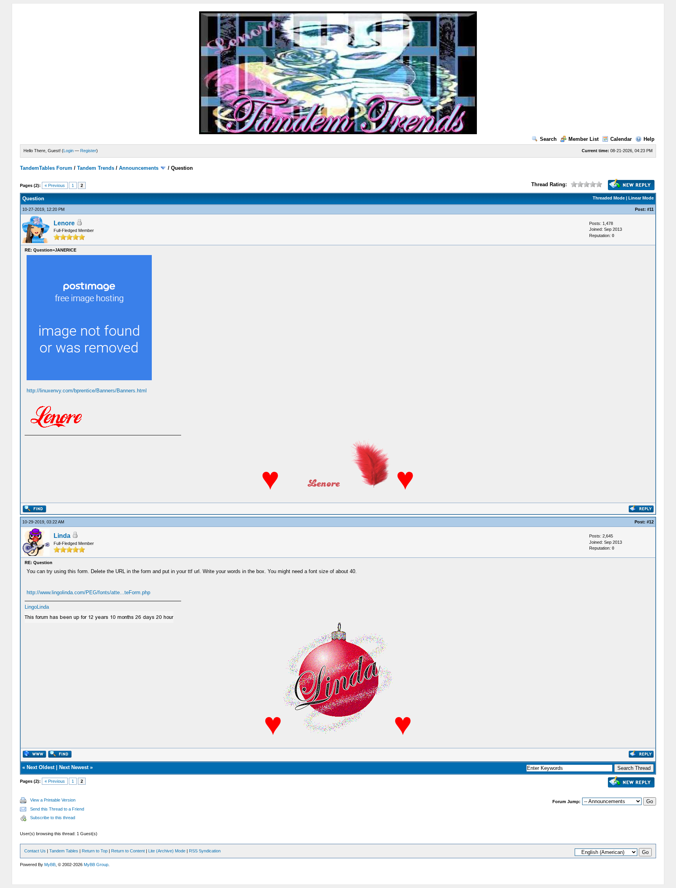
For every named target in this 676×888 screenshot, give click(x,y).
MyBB (50, 864)
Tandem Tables (63, 850)
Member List (583, 139)
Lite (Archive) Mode (166, 850)
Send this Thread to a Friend (57, 809)
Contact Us (35, 850)
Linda (62, 535)
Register (88, 150)
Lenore (64, 223)
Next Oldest (40, 767)
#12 (650, 521)
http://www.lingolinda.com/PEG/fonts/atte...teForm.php (88, 592)
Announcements (138, 168)
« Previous (55, 185)
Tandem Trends (95, 168)
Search (548, 139)
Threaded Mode (609, 198)
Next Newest (73, 767)
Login (68, 150)
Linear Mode (641, 198)
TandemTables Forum (46, 168)
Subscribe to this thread (52, 817)
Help (649, 139)
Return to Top (95, 850)
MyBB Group (96, 864)
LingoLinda (37, 607)
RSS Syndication (205, 850)
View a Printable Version (53, 800)
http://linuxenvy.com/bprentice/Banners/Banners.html (87, 391)
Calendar (621, 139)
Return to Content (128, 850)
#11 (650, 209)
